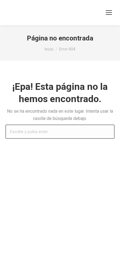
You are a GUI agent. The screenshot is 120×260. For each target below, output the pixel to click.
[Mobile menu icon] (108, 12)
